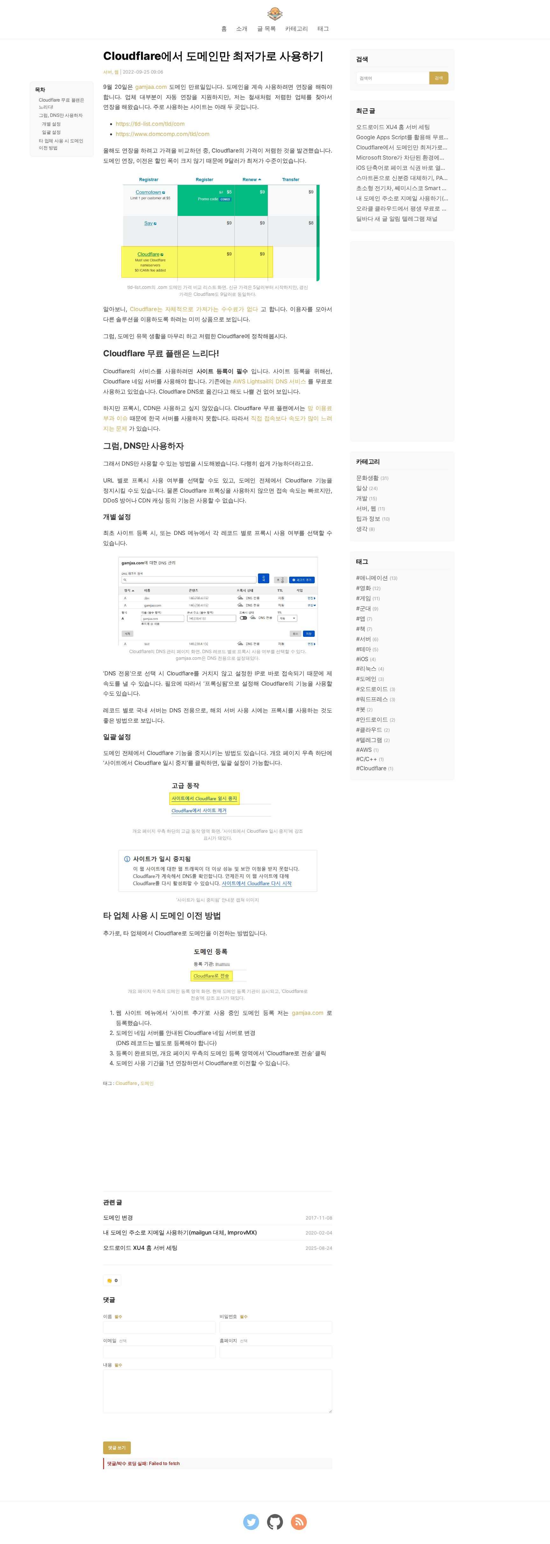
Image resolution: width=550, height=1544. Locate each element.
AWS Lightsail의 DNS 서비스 (269, 381)
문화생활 (372, 477)
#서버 (367, 639)
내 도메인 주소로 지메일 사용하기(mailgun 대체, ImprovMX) (402, 198)
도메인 (146, 1083)
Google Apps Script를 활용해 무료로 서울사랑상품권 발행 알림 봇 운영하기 (402, 137)
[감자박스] (275, 14)
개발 (366, 498)
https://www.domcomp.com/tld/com (162, 134)
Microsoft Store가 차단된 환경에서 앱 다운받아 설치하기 (402, 157)
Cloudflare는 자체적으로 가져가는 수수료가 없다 (194, 309)
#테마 (367, 649)
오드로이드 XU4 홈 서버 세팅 (393, 127)
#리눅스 (370, 668)
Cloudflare (126, 1083)
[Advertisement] (217, 1137)
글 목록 (266, 28)
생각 (365, 528)
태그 (323, 28)
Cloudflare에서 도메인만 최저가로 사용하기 (213, 56)
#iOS (366, 659)
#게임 (368, 598)
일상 (367, 488)
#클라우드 (373, 729)
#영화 (368, 588)
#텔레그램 (373, 739)
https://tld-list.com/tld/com (150, 123)
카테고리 (296, 28)
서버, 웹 (111, 72)
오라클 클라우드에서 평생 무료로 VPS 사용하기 (402, 208)
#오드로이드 (375, 689)
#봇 (364, 709)
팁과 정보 (373, 518)
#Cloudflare (374, 768)
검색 (439, 77)
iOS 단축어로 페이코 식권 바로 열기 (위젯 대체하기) (402, 167)
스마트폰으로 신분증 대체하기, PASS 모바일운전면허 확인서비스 (402, 177)
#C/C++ (370, 759)
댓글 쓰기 (117, 1447)
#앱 (364, 618)
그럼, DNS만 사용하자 (61, 115)
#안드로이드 (375, 719)
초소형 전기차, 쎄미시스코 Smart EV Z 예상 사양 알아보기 (402, 188)
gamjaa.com (151, 86)
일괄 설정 (51, 132)
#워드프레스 (375, 699)
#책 (364, 628)
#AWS (367, 749)
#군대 (367, 608)
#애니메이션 (377, 577)
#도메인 (370, 678)
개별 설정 (51, 123)
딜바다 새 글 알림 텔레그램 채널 (397, 218)
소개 (242, 28)
